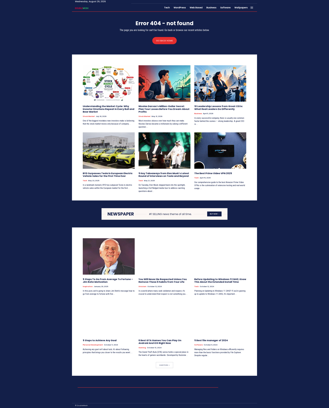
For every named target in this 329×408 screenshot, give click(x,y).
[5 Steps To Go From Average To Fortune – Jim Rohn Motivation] (109, 256)
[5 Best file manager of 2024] (220, 317)
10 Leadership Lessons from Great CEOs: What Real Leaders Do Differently (218, 108)
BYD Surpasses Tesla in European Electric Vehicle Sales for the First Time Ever (107, 175)
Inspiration (88, 287)
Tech (85, 181)
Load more (163, 365)
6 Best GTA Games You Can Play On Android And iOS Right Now (160, 342)
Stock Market (89, 116)
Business (198, 114)
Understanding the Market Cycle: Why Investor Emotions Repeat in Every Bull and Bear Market (108, 109)
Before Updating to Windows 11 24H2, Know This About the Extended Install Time (220, 281)
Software (198, 345)
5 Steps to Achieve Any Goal (100, 340)
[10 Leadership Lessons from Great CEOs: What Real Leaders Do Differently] (220, 83)
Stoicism (142, 287)
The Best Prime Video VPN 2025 (213, 173)
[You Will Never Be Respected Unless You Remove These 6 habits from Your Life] (164, 256)
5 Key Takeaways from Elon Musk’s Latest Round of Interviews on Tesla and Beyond (164, 175)
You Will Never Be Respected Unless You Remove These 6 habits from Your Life (163, 281)
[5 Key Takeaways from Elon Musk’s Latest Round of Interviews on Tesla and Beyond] (164, 150)
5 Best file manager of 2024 (211, 340)
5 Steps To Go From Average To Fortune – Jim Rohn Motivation (108, 281)
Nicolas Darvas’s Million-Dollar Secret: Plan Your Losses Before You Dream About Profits (164, 109)
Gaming (142, 348)
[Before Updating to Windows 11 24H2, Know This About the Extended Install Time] (220, 256)
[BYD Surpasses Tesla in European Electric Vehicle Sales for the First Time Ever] (109, 150)
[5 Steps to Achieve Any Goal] (109, 317)
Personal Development (93, 345)
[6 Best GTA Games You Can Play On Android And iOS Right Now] (164, 317)
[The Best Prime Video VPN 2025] (220, 150)
